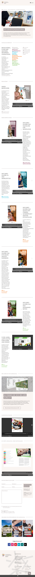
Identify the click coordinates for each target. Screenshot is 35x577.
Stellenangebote (19, 566)
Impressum (27, 569)
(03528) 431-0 (29, 492)
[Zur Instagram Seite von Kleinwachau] (12, 545)
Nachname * (14, 483)
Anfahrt (17, 569)
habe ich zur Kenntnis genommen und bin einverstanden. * (12, 507)
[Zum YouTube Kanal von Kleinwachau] (15, 545)
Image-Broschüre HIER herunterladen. (5, 112)
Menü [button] (32, 2)
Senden (3, 511)
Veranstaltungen (19, 572)
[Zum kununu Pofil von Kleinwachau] (25, 545)
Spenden (17, 571)
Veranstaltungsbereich (6, 75)
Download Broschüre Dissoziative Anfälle (26, 48)
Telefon (13, 486)
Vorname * (4, 483)
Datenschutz (5, 506)
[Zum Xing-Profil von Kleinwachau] (22, 545)
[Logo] (5, 2)
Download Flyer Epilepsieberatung (26, 51)
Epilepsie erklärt (28, 566)
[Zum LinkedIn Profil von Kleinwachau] (19, 545)
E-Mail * (3, 486)
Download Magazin (25, 54)
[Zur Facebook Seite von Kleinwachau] (9, 545)
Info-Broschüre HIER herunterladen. (5, 197)
